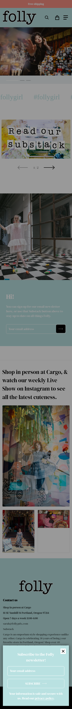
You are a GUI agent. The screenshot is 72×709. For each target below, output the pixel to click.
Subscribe (33, 683)
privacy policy (44, 698)
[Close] (63, 651)
